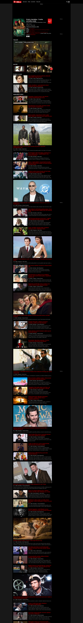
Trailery (38, 1)
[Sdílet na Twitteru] (29, 36)
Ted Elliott (32, 29)
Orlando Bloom (37, 32)
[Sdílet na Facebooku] (27, 36)
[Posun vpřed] (51, 68)
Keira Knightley (43, 32)
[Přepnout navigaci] (69, 1)
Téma (29, 1)
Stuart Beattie (42, 29)
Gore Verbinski (31, 28)
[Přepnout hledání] (67, 1)
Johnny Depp (31, 32)
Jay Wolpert (47, 29)
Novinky (33, 1)
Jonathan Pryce (37, 33)
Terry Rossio (36, 29)
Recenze (25, 1)
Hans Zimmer (32, 30)
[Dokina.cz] (17, 1)
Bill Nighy (32, 33)
